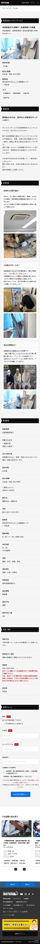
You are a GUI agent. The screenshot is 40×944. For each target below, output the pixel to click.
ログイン (32, 2)
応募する (27, 884)
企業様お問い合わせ (21, 902)
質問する (12, 884)
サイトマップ (17, 898)
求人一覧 (9, 8)
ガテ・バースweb (8, 908)
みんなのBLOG (31, 905)
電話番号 (5, 757)
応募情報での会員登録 (9, 767)
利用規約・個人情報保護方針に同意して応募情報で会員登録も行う (21, 772)
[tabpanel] (16, 843)
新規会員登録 (25, 2)
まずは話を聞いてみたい (13, 720)
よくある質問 (6, 905)
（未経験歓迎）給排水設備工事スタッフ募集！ (16, 842)
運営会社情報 (6, 898)
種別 (6, 716)
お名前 (6, 730)
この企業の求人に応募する (13, 723)
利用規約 (6, 776)
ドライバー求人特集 (8, 915)
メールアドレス (10, 744)
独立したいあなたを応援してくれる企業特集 (15, 911)
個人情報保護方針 (16, 776)
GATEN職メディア (18, 905)
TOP (3, 8)
